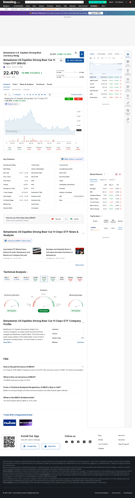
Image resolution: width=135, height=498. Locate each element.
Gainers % (103, 180)
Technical (40, 84)
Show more (80, 265)
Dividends (26, 89)
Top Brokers (95, 216)
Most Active (93, 180)
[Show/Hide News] (50, 94)
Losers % (112, 180)
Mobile (100, 440)
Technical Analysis (14, 271)
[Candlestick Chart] (5, 94)
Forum (49, 84)
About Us (121, 435)
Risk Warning (128, 493)
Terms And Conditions (101, 493)
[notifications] (126, 2)
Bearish (58, 219)
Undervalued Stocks (64, 9)
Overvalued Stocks (77, 9)
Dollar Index (93, 97)
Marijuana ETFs (38, 9)
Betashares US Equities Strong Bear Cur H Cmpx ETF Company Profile (42, 322)
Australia (80, 342)
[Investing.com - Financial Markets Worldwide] (11, 2)
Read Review (120, 228)
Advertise (121, 440)
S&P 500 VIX (94, 90)
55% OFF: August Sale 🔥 (97, 2)
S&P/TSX (93, 77)
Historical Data (16, 89)
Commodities (101, 54)
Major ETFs (14, 9)
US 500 (92, 87)
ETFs (6, 9)
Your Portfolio (103, 444)
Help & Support (123, 444)
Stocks (117, 54)
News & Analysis (27, 84)
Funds (30, 9)
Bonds (110, 54)
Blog (99, 435)
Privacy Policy (116, 493)
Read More (7, 342)
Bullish (76, 219)
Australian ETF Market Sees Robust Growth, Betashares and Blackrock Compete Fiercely (16, 252)
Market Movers (96, 174)
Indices (92, 54)
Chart (15, 84)
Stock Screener (83, 6)
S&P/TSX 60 (94, 80)
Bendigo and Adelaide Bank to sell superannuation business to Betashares (59, 252)
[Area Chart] (9, 94)
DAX (91, 94)
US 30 (92, 84)
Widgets (101, 448)
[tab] (6, 279)
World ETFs (23, 9)
